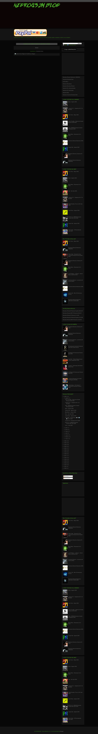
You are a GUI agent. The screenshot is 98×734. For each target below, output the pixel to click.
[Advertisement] (49, 18)
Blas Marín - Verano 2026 (70, 412)
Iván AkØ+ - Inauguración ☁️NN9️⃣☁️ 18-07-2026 (72, 418)
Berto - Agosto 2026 (72, 101)
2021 (65, 448)
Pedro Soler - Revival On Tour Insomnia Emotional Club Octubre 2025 (75, 255)
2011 (65, 466)
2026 (65, 396)
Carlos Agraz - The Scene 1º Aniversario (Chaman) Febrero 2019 (74, 386)
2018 (65, 453)
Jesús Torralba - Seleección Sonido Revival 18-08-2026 (75, 122)
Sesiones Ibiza (66, 92)
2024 (65, 442)
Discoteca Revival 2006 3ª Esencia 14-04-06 (72, 319)
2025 (65, 440)
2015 (65, 459)
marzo (66, 434)
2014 (65, 461)
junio (66, 429)
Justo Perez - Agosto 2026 (73, 210)
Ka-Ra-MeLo (65, 81)
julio (66, 427)
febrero (67, 436)
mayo (66, 431)
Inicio (36, 48)
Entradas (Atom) (39, 51)
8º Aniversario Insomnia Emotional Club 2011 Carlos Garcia (75, 347)
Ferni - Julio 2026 (69, 425)
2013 (65, 462)
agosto (67, 398)
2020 (65, 450)
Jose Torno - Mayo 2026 (73, 114)
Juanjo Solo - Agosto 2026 (73, 147)
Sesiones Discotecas (67, 83)
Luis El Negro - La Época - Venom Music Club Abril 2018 (75, 274)
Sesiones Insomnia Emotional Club (70, 94)
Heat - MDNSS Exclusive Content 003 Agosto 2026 (75, 128)
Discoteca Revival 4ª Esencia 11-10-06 (71, 315)
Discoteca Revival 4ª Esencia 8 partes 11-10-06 (73, 317)
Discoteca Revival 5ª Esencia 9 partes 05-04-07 (73, 310)
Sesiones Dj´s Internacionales (69, 88)
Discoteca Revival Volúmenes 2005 (75, 140)
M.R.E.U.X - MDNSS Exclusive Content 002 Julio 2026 (74, 217)
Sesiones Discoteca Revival (68, 86)
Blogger (62, 731)
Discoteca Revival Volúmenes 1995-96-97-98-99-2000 (74, 300)
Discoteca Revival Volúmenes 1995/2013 (71, 77)
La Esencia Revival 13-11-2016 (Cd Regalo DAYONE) (74, 379)
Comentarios (67, 478)
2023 (65, 444)
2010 (65, 468)
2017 (65, 455)
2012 (65, 464)
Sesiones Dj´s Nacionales (68, 90)
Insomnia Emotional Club (68, 79)
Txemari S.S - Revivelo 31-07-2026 (72, 420)
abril (66, 433)
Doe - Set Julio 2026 (72, 191)
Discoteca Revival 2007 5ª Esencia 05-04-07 (72, 313)
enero (66, 438)
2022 (65, 446)
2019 (65, 451)
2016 (65, 457)
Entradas (66, 476)
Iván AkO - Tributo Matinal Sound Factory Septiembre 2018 (75, 360)
